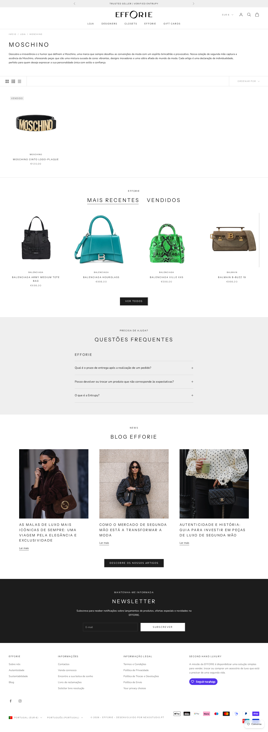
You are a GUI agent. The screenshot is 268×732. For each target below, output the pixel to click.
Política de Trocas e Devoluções (141, 676)
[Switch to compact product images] (19, 81)
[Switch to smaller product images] (13, 81)
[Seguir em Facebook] (10, 701)
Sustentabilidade (18, 676)
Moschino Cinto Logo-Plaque (36, 159)
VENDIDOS (164, 200)
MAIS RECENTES (113, 200)
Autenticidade (16, 670)
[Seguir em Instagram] (20, 701)
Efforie (150, 23)
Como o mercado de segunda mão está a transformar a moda (133, 530)
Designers (109, 23)
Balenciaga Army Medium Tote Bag (36, 279)
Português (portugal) (63, 717)
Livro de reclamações (70, 682)
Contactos (63, 664)
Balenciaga (35, 272)
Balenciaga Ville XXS (166, 277)
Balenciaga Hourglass (101, 277)
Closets (131, 23)
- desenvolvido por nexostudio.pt (139, 717)
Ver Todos (134, 301)
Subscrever (163, 627)
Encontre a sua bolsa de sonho (75, 676)
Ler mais (24, 548)
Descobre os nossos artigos (134, 563)
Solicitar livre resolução (71, 688)
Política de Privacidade (136, 670)
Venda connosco (67, 670)
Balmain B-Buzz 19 (232, 277)
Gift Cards (172, 23)
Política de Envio (132, 682)
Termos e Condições (134, 664)
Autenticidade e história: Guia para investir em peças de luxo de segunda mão (213, 530)
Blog (11, 682)
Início (12, 34)
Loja (91, 23)
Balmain (232, 272)
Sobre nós (14, 664)
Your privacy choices (134, 688)
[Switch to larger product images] (7, 81)
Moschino (36, 34)
